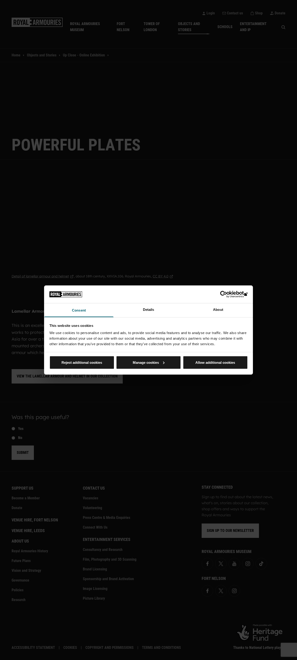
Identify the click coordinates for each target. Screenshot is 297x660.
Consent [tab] (79, 310)
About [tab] (218, 310)
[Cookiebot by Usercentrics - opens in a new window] (227, 294)
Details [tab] (148, 310)
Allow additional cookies (215, 362)
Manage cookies (146, 362)
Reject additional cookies (81, 362)
